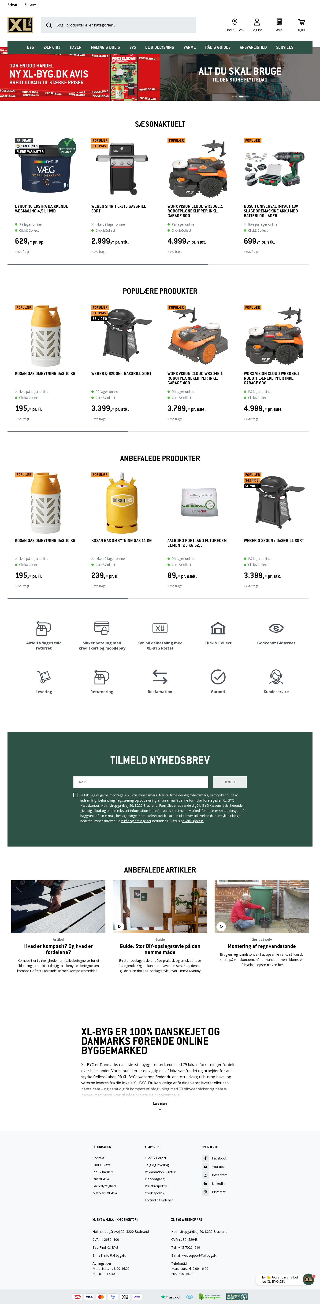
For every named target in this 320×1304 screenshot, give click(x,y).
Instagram (219, 1175)
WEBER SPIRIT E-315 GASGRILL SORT (118, 209)
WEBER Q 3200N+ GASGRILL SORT (121, 373)
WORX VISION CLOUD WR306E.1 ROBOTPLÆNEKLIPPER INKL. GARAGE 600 (195, 211)
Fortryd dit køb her (159, 1200)
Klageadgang (154, 1179)
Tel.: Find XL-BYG (105, 1247)
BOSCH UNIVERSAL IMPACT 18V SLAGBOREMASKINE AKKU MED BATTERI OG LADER (271, 211)
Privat (12, 4)
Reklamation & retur (160, 1172)
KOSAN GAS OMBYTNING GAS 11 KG (121, 540)
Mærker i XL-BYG (106, 1193)
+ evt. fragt (22, 252)
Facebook (219, 1158)
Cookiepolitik (154, 1193)
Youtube (218, 1166)
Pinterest (219, 1192)
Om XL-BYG (102, 1179)
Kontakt (98, 1158)
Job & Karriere (103, 1172)
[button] (7, 199)
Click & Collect (155, 1158)
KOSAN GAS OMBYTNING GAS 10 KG (45, 373)
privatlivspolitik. (192, 821)
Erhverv (30, 4)
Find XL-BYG (102, 1165)
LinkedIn (218, 1183)
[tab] (30, 47)
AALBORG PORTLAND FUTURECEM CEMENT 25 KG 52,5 (197, 543)
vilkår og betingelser (136, 821)
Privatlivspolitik (156, 1186)
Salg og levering (157, 1165)
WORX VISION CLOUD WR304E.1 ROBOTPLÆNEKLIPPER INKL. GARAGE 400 (195, 378)
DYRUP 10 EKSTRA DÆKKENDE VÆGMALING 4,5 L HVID (41, 209)
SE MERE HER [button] (58, 986)
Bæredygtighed (104, 1186)
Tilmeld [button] (230, 782)
